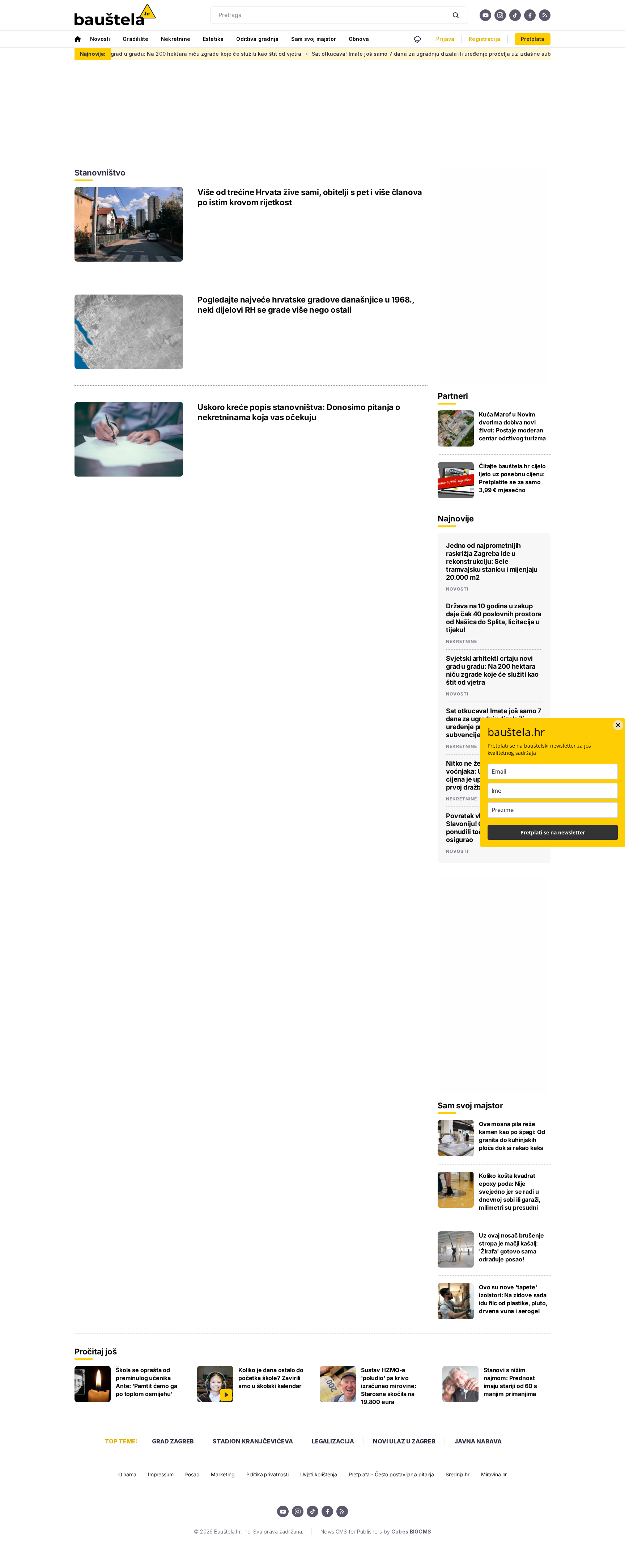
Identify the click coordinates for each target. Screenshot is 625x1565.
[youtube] (485, 15)
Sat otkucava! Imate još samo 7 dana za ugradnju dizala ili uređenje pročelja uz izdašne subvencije (395, 54)
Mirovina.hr (494, 1474)
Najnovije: (93, 54)
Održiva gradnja (257, 39)
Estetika (213, 39)
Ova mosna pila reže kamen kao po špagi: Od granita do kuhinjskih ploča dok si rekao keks (512, 1135)
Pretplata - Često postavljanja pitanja (391, 1474)
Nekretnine (175, 39)
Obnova (359, 39)
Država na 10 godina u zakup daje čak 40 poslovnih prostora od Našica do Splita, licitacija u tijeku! (493, 618)
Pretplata (532, 39)
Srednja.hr (457, 1474)
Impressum (161, 1474)
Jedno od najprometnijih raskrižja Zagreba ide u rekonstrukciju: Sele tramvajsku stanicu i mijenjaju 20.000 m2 (491, 561)
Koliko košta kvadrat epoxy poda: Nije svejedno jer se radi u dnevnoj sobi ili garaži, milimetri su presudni (509, 1191)
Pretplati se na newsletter (552, 832)
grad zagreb (173, 1441)
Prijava (445, 39)
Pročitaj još (95, 1351)
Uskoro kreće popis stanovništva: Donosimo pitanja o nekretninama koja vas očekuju (298, 412)
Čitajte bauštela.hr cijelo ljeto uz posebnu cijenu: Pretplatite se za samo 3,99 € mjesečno (512, 478)
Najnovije (456, 518)
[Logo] (115, 15)
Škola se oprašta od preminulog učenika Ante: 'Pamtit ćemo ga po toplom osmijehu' (146, 1381)
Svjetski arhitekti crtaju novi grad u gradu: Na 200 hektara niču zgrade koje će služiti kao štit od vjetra (492, 670)
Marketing (223, 1474)
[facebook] (530, 15)
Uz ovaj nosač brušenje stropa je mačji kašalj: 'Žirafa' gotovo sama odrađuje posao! (511, 1247)
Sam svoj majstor (313, 39)
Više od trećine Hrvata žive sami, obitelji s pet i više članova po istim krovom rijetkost (309, 197)
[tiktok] (515, 15)
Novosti (100, 39)
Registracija (484, 39)
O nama (127, 1474)
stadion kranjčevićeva (253, 1441)
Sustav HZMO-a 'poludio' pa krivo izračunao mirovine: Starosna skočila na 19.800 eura (388, 1385)
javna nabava (478, 1441)
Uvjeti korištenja (318, 1474)
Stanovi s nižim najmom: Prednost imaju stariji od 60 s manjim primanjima (510, 1381)
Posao (192, 1474)
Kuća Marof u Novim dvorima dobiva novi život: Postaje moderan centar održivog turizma (512, 426)
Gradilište (135, 39)
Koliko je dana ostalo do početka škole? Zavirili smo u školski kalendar (270, 1378)
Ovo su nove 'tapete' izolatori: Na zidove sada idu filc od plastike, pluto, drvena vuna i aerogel (513, 1299)
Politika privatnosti (267, 1474)
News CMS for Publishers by (375, 1531)
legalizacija (333, 1441)
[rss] (544, 15)
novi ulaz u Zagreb (404, 1441)
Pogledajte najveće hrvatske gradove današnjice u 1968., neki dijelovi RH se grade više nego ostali (305, 304)
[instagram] (500, 15)
